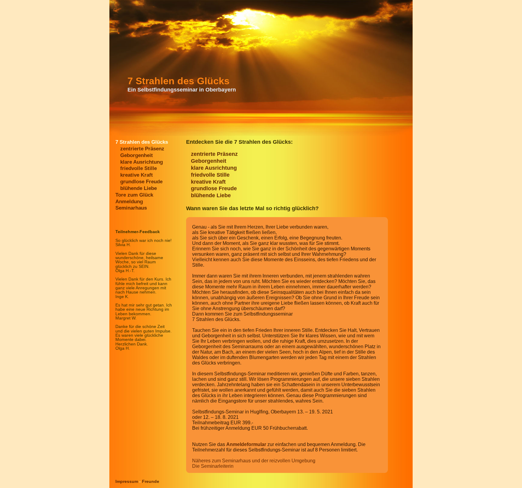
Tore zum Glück (134, 195)
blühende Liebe (138, 188)
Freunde (150, 481)
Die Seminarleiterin (213, 466)
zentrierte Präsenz (142, 149)
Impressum (126, 481)
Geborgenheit (136, 155)
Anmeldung (129, 201)
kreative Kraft (136, 175)
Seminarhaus (131, 208)
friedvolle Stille (138, 168)
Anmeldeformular (246, 444)
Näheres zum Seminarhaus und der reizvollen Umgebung (253, 460)
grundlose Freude (141, 182)
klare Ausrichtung (141, 162)
